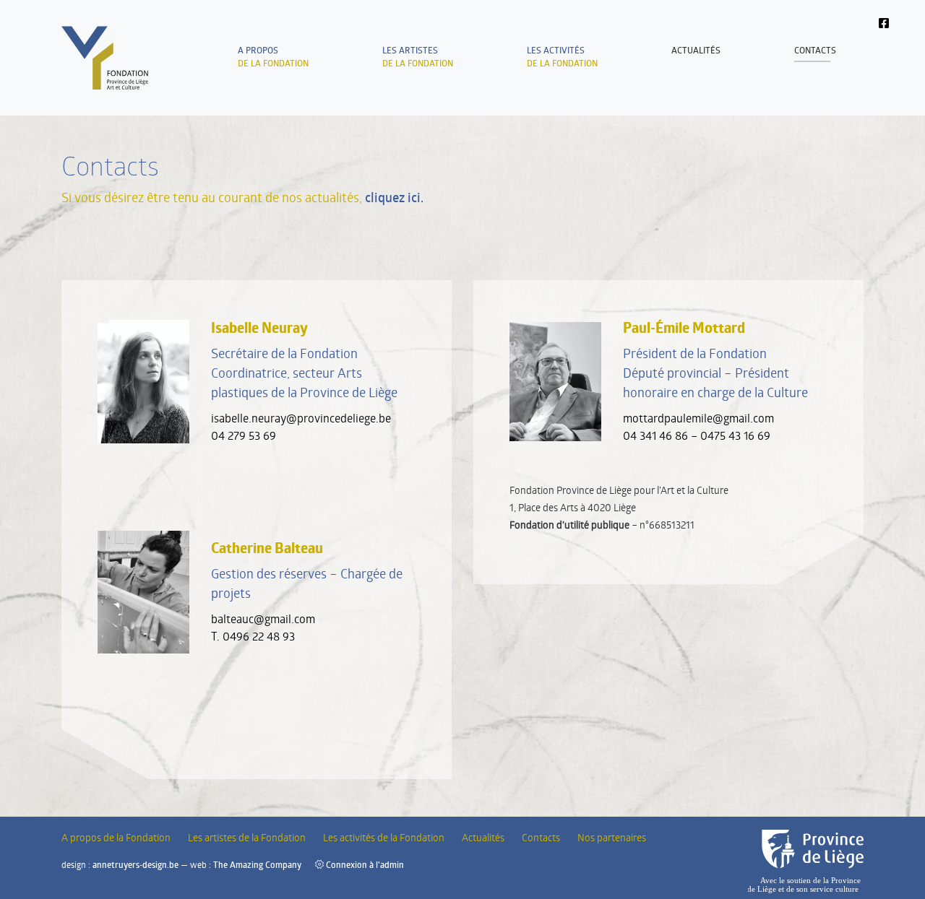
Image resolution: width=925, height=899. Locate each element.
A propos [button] (273, 56)
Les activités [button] (562, 56)
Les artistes (417, 56)
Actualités (695, 50)
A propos (116, 837)
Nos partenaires (611, 837)
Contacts (815, 50)
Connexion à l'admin (364, 865)
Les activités (383, 837)
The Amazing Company (257, 865)
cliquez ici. (394, 197)
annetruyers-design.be (135, 865)
